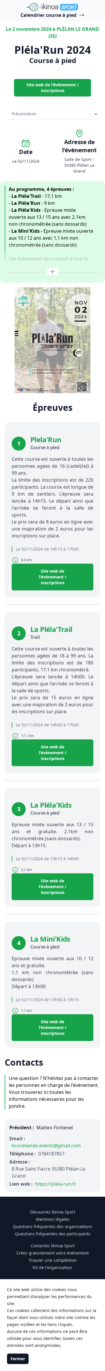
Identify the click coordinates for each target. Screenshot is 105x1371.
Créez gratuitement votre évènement (52, 1253)
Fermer (17, 1358)
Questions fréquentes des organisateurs (52, 1226)
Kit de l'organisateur (52, 1267)
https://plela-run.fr (55, 1184)
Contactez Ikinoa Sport (53, 1245)
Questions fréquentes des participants (52, 1233)
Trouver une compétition (53, 1260)
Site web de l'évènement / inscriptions (53, 87)
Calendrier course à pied (48, 15)
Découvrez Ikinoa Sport (52, 1212)
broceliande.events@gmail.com (46, 1145)
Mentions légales (52, 1219)
